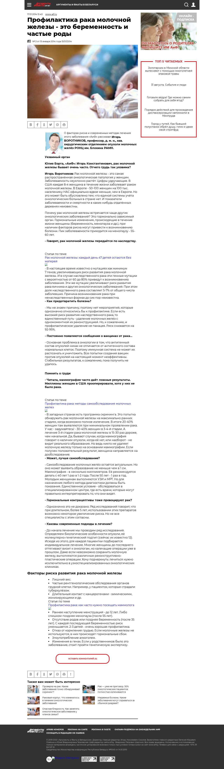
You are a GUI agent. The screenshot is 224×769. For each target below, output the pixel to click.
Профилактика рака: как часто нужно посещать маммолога (91, 605)
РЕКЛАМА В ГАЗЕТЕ (101, 729)
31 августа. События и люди (168, 84)
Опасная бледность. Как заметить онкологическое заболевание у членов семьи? (60, 711)
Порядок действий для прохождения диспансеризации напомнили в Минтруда (169, 112)
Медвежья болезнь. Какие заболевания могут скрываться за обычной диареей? (116, 700)
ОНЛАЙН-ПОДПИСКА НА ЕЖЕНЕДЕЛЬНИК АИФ (137, 729)
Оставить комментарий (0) (82, 659)
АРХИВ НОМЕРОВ (55, 729)
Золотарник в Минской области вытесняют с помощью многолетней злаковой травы (168, 70)
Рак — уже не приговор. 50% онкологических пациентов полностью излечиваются (113, 689)
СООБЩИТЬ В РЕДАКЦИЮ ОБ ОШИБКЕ (65, 733)
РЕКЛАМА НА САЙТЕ (78, 729)
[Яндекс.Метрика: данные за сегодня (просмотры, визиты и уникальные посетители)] (65, 758)
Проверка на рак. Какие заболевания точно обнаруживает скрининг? (61, 689)
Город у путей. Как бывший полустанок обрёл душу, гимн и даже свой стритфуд (169, 126)
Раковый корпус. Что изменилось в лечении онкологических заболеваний (60, 700)
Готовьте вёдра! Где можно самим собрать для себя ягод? (169, 99)
